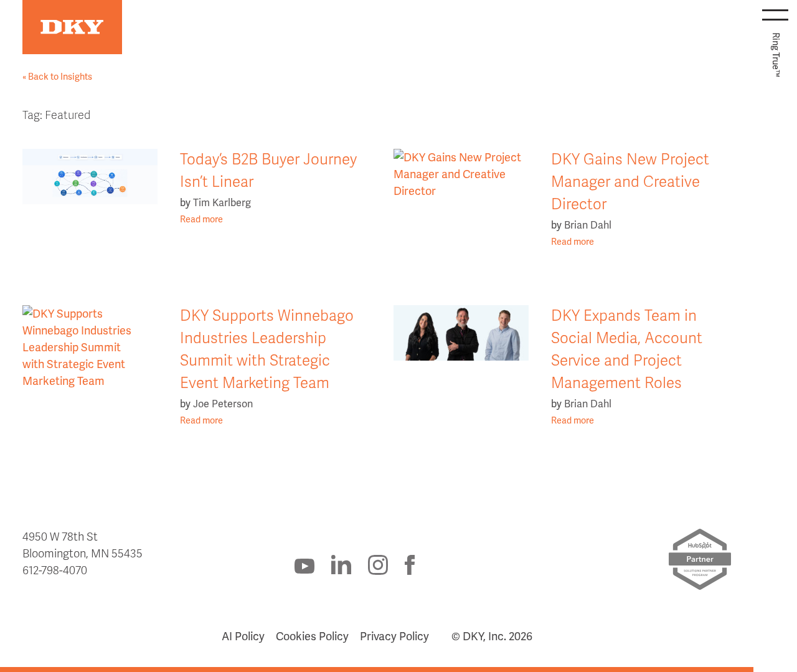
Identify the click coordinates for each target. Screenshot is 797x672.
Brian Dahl (587, 225)
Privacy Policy (394, 636)
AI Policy (243, 636)
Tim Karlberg (222, 202)
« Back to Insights (57, 76)
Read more (201, 219)
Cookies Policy (312, 636)
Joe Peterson (223, 403)
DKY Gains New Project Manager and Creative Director (630, 182)
